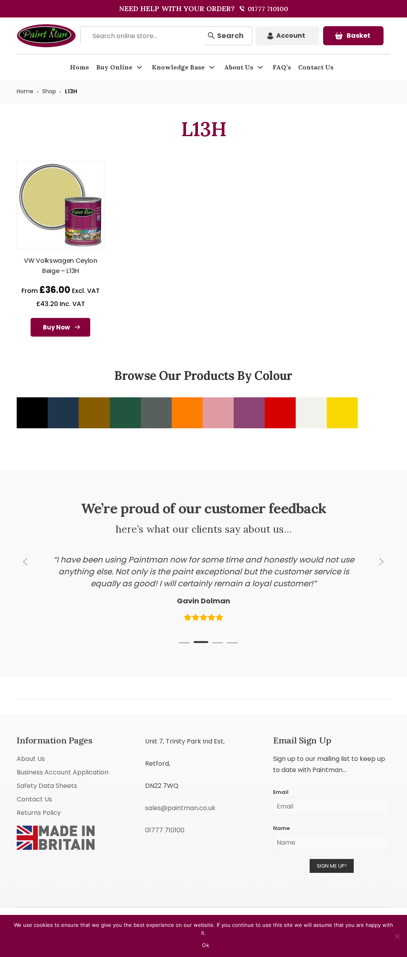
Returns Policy (39, 800)
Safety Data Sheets (47, 773)
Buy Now (56, 327)
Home (79, 67)
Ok (205, 945)
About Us (238, 67)
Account (290, 35)
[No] (397, 936)
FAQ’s (282, 67)
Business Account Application (63, 759)
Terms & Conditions (293, 908)
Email (281, 779)
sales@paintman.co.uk (180, 795)
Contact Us (315, 67)
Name (281, 815)
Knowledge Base (178, 67)
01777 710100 (267, 9)
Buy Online (114, 67)
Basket (358, 35)
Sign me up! (332, 853)
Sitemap (369, 908)
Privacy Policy (338, 908)
